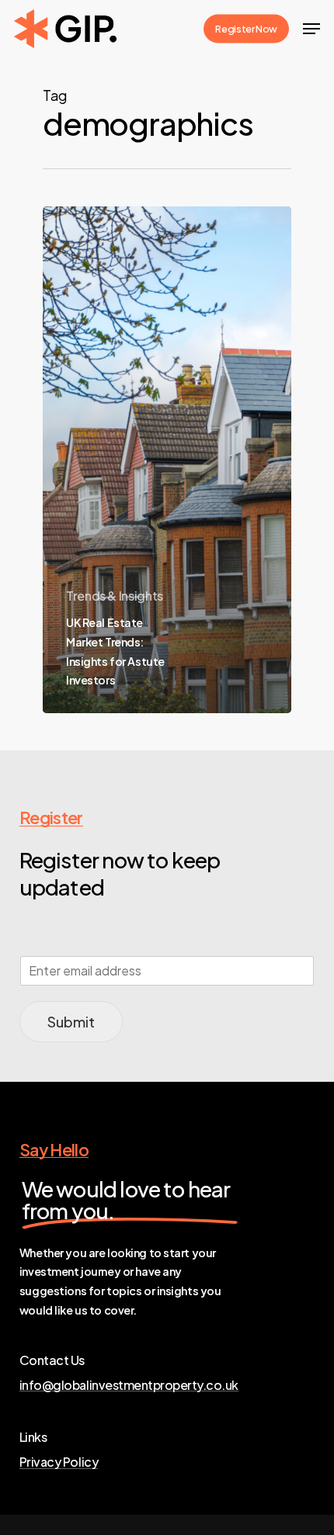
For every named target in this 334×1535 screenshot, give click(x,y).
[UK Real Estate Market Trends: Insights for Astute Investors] (167, 459)
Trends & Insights (114, 595)
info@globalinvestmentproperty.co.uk (128, 1385)
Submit (71, 1022)
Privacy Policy (58, 1462)
